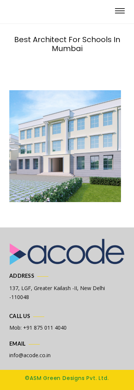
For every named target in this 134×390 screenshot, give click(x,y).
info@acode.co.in (30, 355)
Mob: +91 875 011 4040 (38, 327)
